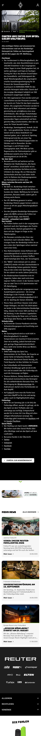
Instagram (8, 443)
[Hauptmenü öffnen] (3, 5)
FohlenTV (11, 392)
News (14, 31)
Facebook (8, 446)
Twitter (7, 439)
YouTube (7, 449)
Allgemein (7, 698)
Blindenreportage (24, 384)
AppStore (32, 418)
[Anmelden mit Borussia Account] (37, 5)
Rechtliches (8, 704)
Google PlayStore (13, 421)
